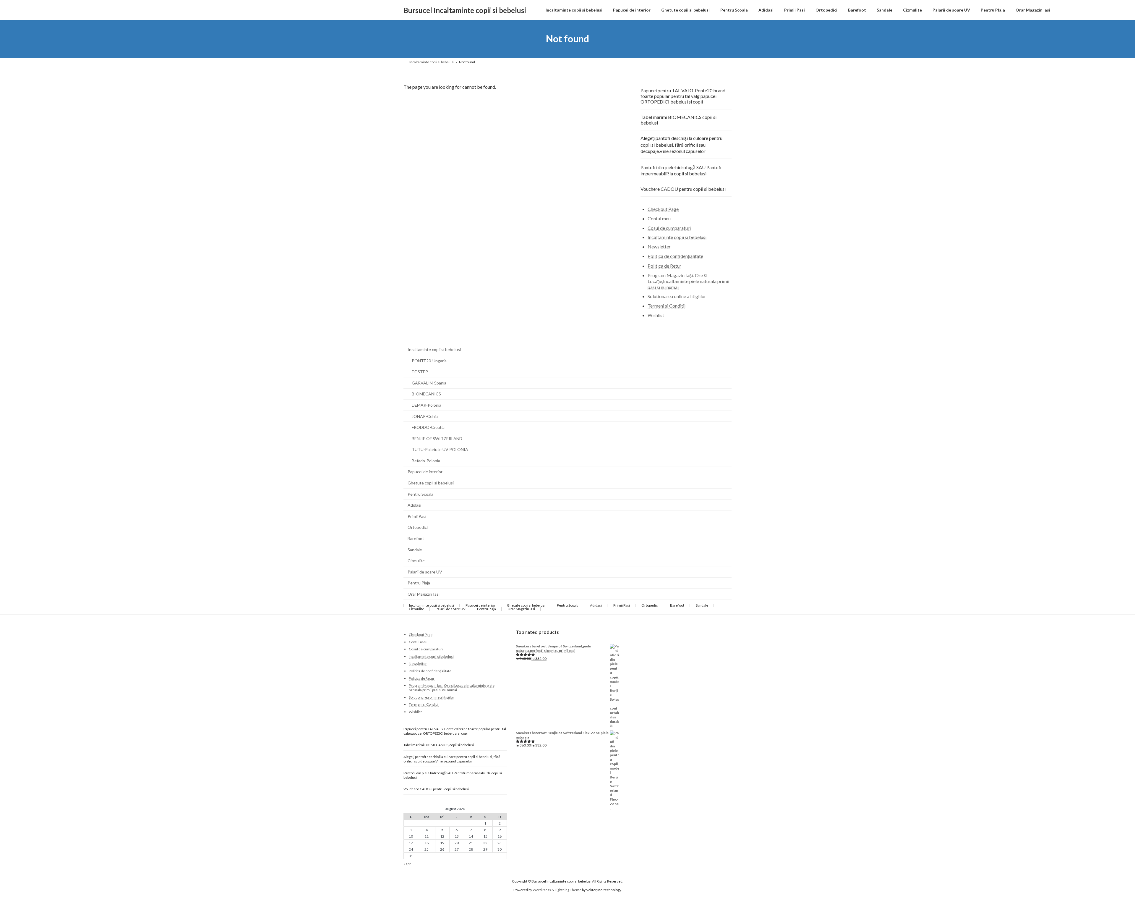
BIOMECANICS (426, 393)
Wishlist (656, 315)
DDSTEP (420, 371)
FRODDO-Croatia (428, 427)
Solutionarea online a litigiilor (677, 296)
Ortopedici (418, 527)
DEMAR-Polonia (426, 405)
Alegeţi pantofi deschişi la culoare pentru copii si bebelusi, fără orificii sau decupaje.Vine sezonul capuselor (681, 144)
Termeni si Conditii (666, 305)
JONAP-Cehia (425, 416)
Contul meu (659, 218)
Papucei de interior (425, 471)
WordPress (542, 889)
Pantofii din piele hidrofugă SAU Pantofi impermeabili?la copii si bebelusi (681, 170)
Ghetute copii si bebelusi (431, 482)
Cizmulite (416, 560)
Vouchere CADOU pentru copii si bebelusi (683, 189)
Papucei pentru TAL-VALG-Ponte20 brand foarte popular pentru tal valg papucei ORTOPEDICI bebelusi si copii (683, 96)
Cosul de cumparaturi (669, 228)
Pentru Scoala (420, 494)
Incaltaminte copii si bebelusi (677, 237)
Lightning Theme (568, 889)
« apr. (407, 864)
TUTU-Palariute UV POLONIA (440, 449)
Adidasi (414, 505)
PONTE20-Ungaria (429, 360)
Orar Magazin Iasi (424, 594)
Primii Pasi (417, 516)
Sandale (415, 549)
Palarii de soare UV (425, 571)
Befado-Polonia (426, 460)
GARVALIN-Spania (429, 382)
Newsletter (659, 246)
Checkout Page (663, 209)
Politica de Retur (664, 266)
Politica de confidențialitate (675, 256)
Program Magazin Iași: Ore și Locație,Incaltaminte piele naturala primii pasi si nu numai (688, 281)
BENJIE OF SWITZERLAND (437, 438)
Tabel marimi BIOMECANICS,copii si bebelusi (678, 119)
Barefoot (416, 538)
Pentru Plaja (419, 582)
